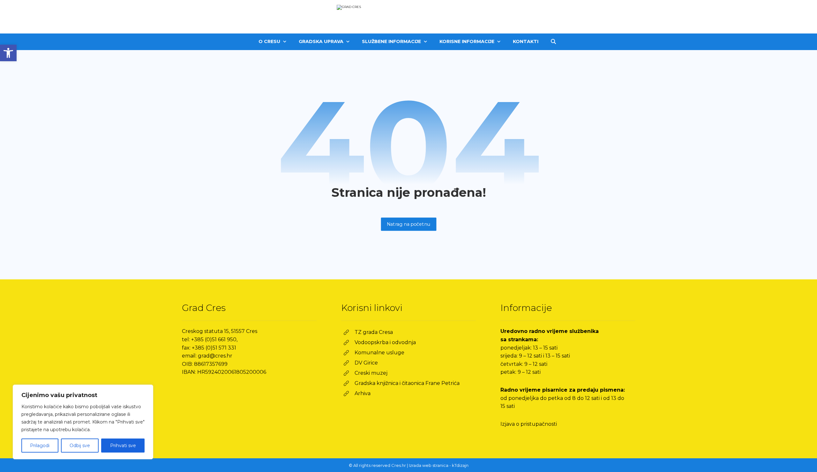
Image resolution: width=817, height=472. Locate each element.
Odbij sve (80, 445)
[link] (8, 53)
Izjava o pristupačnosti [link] (528, 424)
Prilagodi (39, 445)
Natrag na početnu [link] (408, 224)
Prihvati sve (123, 445)
